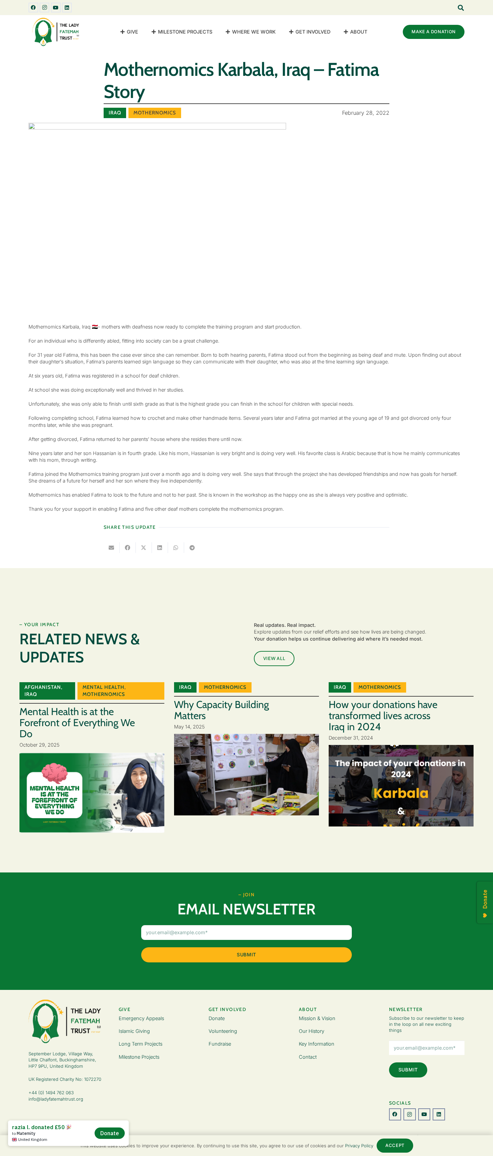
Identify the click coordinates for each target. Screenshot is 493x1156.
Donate (217, 1018)
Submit (246, 954)
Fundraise (220, 1044)
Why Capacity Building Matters (221, 710)
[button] (141, 32)
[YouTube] (56, 7)
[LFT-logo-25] (57, 32)
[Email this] (112, 547)
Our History (311, 1031)
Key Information (316, 1044)
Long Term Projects (140, 1044)
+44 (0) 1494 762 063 (51, 1092)
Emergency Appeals (141, 1018)
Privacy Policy (359, 1145)
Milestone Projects (139, 1057)
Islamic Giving (134, 1031)
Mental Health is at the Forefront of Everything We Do (77, 722)
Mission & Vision (317, 1018)
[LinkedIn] (67, 7)
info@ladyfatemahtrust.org (56, 1099)
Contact (308, 1057)
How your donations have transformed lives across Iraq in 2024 (383, 715)
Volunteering (223, 1031)
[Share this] (128, 547)
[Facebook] (33, 7)
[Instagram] (44, 7)
